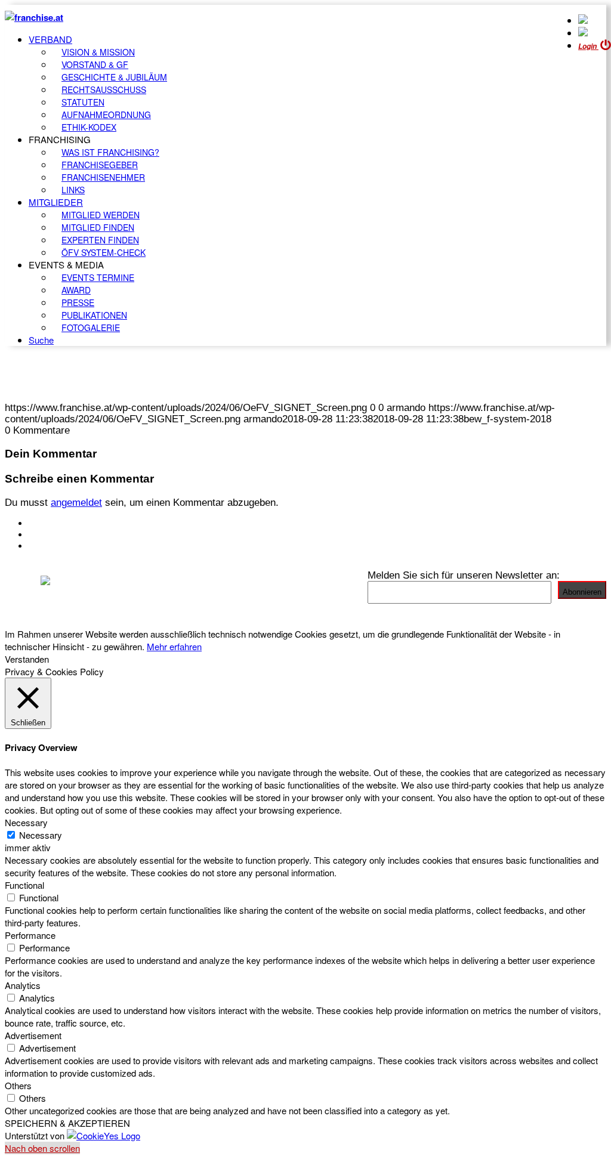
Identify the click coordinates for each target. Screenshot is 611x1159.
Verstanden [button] (27, 659)
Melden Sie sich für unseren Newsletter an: (464, 575)
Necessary (40, 835)
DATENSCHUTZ (65, 545)
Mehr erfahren (174, 646)
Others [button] (18, 1085)
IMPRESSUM (59, 534)
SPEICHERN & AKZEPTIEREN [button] (67, 1123)
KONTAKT (52, 523)
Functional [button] (24, 885)
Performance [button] (30, 935)
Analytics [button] (23, 985)
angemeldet (76, 502)
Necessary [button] (26, 822)
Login (588, 46)
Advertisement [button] (33, 1035)
